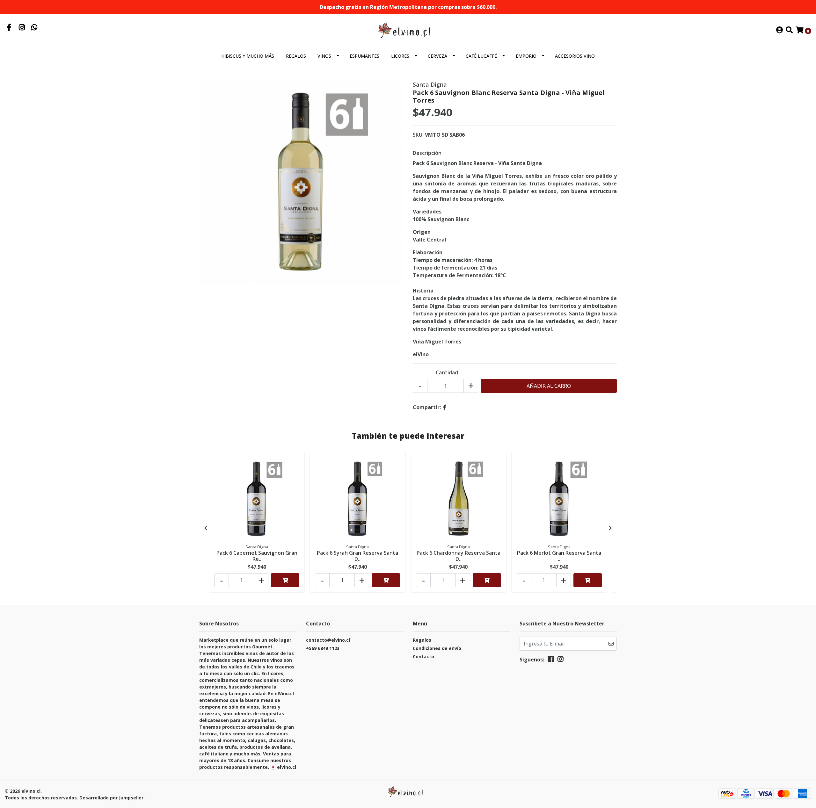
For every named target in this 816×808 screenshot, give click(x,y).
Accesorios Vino (575, 56)
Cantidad (447, 372)
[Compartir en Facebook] (444, 407)
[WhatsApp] (34, 28)
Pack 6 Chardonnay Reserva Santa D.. (458, 555)
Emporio (526, 56)
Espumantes (364, 56)
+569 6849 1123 (322, 648)
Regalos (296, 56)
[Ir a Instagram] (22, 28)
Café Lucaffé (481, 56)
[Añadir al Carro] (285, 580)
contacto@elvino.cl (328, 640)
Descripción (427, 152)
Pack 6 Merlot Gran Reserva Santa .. (559, 555)
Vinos (324, 56)
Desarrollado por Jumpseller (111, 798)
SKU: (418, 134)
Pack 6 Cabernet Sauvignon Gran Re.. (256, 555)
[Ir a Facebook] (9, 28)
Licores (400, 56)
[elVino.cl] (408, 29)
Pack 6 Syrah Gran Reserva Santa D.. (357, 555)
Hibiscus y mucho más (247, 56)
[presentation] (205, 528)
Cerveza (437, 56)
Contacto (423, 656)
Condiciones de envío (437, 648)
